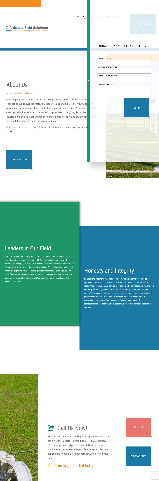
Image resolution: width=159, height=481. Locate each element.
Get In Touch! (19, 159)
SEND (137, 109)
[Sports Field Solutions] (27, 28)
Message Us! (138, 456)
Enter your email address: (108, 77)
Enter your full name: (106, 60)
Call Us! (138, 427)
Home (78, 17)
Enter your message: (106, 85)
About (85, 17)
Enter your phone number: (108, 68)
